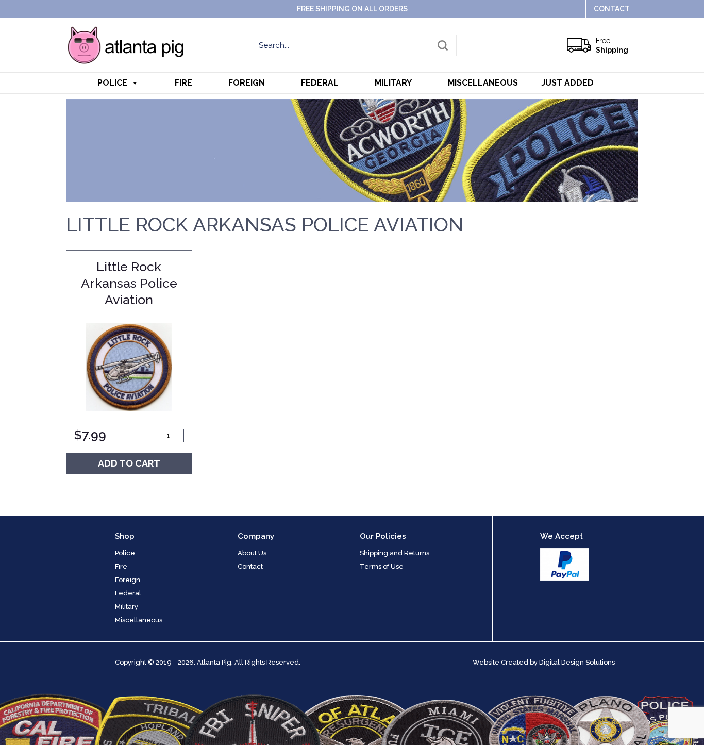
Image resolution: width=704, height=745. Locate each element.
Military (393, 83)
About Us (252, 553)
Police (112, 83)
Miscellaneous (483, 83)
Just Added (567, 83)
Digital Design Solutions (577, 662)
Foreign (246, 83)
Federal (320, 83)
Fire (183, 83)
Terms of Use (382, 566)
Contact (612, 9)
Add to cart (129, 463)
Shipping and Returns (394, 553)
